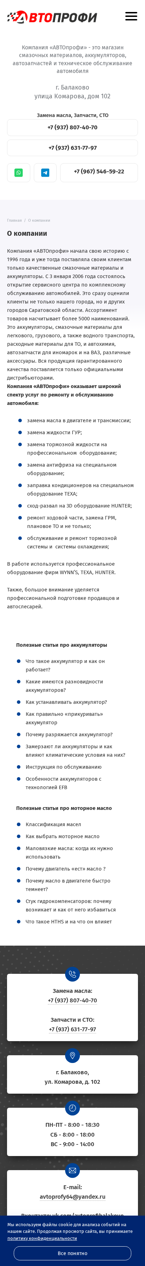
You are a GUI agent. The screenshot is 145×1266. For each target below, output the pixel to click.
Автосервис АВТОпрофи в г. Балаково (52, 17)
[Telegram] (45, 172)
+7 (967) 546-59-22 (99, 171)
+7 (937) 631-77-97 (73, 148)
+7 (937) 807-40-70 (72, 127)
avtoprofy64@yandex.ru (73, 1196)
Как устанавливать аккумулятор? (66, 702)
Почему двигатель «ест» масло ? (66, 869)
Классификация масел (53, 824)
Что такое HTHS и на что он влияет (69, 921)
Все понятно (72, 1253)
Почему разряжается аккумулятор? (69, 734)
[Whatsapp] (18, 172)
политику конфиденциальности (42, 1238)
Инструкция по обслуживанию (64, 767)
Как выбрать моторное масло (63, 836)
